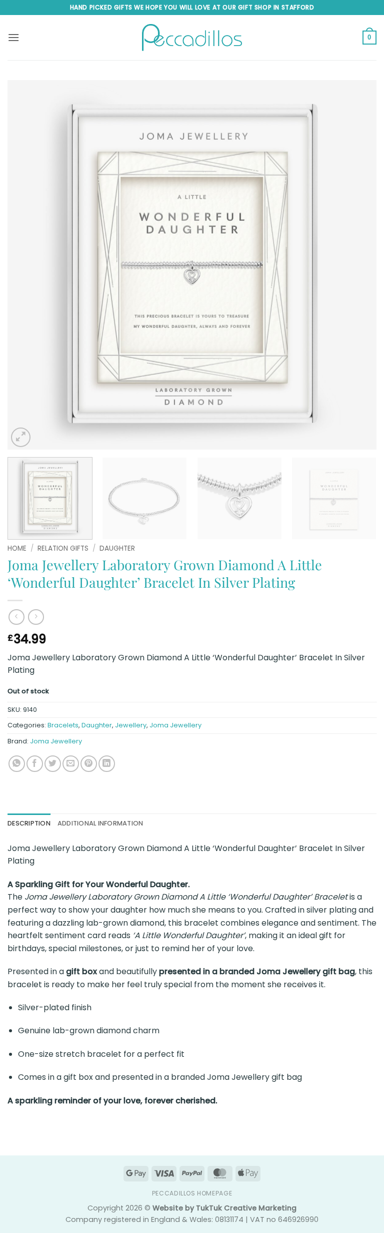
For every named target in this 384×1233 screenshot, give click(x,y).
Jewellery (130, 725)
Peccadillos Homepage (192, 1193)
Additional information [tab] (101, 823)
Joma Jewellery (176, 725)
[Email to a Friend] (70, 763)
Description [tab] (29, 823)
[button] (14, 37)
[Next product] (16, 617)
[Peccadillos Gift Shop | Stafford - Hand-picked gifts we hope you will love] (192, 37)
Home (17, 548)
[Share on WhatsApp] (16, 763)
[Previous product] (36, 617)
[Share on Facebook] (34, 763)
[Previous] (27, 265)
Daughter (117, 548)
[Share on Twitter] (52, 763)
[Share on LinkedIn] (106, 763)
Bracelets (63, 725)
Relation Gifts (63, 548)
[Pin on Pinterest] (88, 763)
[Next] (357, 265)
